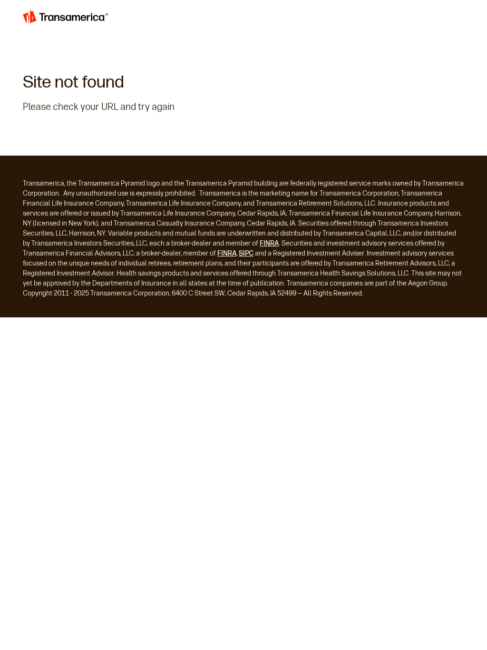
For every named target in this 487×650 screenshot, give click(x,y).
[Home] (66, 19)
